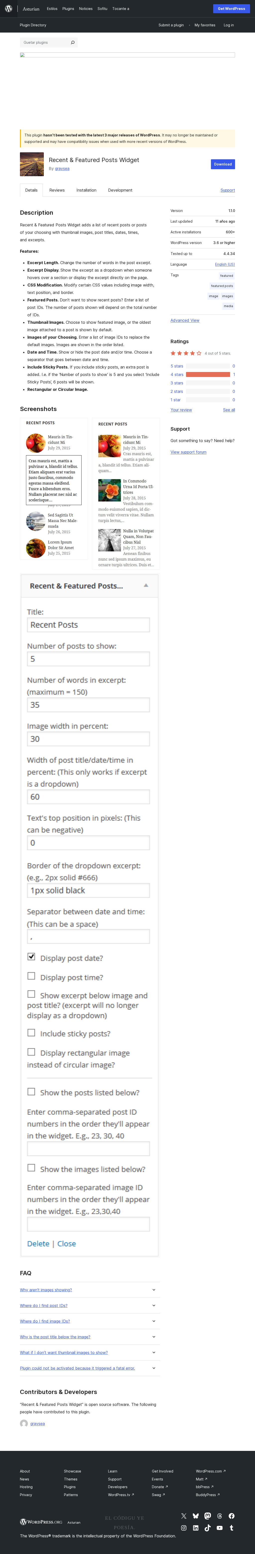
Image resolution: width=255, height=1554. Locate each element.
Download (223, 164)
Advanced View (185, 320)
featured (226, 276)
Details (31, 190)
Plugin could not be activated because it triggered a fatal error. (77, 1368)
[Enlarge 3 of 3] (153, 580)
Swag (158, 1495)
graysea (62, 168)
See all (229, 409)
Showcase (72, 1471)
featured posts (222, 286)
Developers (118, 1487)
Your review (181, 409)
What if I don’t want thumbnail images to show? (64, 1352)
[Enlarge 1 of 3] (81, 424)
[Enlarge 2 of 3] (153, 424)
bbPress (205, 1487)
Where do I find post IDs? (43, 1305)
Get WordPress (231, 8)
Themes (70, 1479)
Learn (112, 1471)
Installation (86, 190)
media (228, 306)
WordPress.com (211, 1471)
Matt (202, 1479)
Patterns (71, 1495)
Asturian (73, 1522)
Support (228, 190)
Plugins (70, 1487)
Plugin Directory (33, 25)
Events (157, 1479)
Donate (160, 1487)
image (213, 296)
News (24, 1479)
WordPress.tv (121, 1495)
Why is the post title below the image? (55, 1337)
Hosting (26, 1487)
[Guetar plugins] (73, 42)
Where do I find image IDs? (45, 1321)
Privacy (26, 1495)
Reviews (57, 190)
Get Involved (162, 1471)
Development (120, 190)
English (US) (225, 264)
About (25, 1471)
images (227, 296)
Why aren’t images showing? (46, 1290)
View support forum (188, 452)
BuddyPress (208, 1495)
